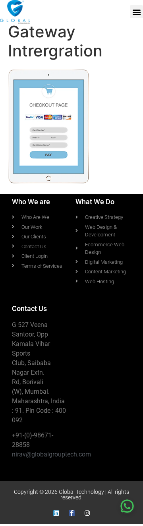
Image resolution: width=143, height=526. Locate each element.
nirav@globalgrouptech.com (51, 454)
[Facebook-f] (72, 513)
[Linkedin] (56, 513)
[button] (136, 11)
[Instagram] (87, 513)
